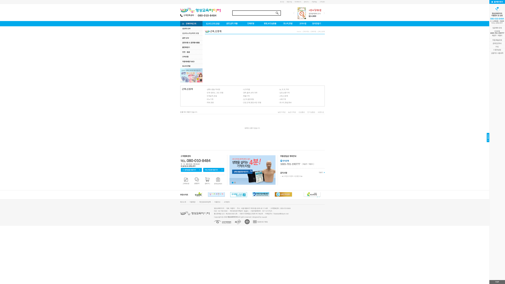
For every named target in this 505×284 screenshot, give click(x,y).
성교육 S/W (191, 28)
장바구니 (306, 2)
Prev (293, 13)
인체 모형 (306, 31)
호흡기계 (246, 96)
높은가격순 (292, 112)
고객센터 (322, 2)
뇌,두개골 (246, 89)
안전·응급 (191, 52)
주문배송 (314, 2)
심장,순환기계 (284, 93)
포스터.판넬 (191, 66)
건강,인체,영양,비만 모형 (252, 102)
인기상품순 (311, 112)
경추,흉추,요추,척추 (250, 93)
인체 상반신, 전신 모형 (215, 93)
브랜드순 (321, 112)
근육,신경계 (321, 31)
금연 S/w (191, 38)
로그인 (282, 2)
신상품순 (302, 112)
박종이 (246, 211)
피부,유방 (210, 102)
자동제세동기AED (191, 61)
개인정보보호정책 (205, 202)
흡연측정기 (191, 47)
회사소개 (183, 202)
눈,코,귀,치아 (284, 89)
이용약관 (192, 202)
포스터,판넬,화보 (285, 102)
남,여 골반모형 (248, 99)
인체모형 (313, 31)
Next (324, 13)
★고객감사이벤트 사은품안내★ (292, 176)
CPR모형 (191, 56)
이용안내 (217, 202)
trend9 (264, 217)
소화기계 (282, 99)
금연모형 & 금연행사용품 (191, 42)
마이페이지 (298, 2)
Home (299, 31)
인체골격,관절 (212, 96)
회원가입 (289, 2)
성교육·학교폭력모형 (191, 33)
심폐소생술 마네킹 (213, 89)
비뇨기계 (210, 99)
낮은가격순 (282, 112)
